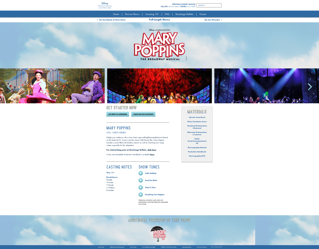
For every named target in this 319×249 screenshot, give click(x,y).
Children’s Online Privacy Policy (169, 247)
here (152, 154)
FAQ (167, 14)
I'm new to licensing (117, 114)
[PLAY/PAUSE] (140, 173)
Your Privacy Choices (202, 247)
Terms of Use (101, 247)
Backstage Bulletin (184, 14)
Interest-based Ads (186, 247)
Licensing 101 (152, 14)
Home (116, 14)
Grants (202, 14)
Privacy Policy (133, 247)
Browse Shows (132, 14)
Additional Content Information (117, 247)
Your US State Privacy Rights (148, 247)
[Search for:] (209, 5)
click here (152, 150)
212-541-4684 (173, 6)
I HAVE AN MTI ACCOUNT (143, 114)
